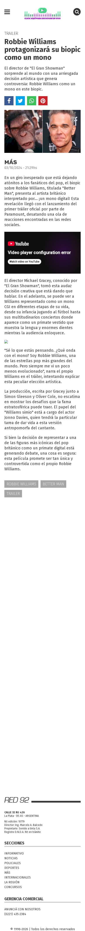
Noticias (11, 858)
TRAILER (13, 493)
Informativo (14, 853)
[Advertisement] (42, 546)
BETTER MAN (53, 484)
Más (7, 873)
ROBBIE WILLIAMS (21, 484)
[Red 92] (42, 12)
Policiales (12, 863)
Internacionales (17, 877)
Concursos (13, 887)
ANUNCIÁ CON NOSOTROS (22, 909)
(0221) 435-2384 (15, 914)
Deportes (11, 868)
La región (12, 882)
